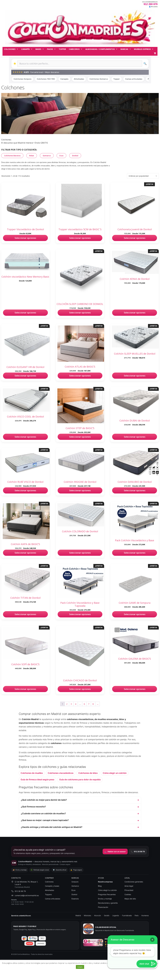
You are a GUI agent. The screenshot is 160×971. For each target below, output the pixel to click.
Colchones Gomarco (99, 79)
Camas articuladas (133, 79)
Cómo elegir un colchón (114, 773)
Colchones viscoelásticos (60, 773)
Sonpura (75, 882)
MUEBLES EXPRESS (142, 49)
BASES (38, 49)
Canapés (25, 49)
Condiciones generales (133, 882)
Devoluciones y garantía (108, 903)
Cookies (127, 894)
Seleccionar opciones (25, 238)
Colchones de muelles (32, 773)
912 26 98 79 (138, 851)
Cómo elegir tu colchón (107, 890)
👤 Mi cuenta (153, 6)
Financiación (103, 907)
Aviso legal (128, 886)
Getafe (106, 915)
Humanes (145, 915)
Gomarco (47, 155)
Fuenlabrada (127, 915)
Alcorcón (97, 915)
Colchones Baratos (12, 155)
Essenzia (75, 899)
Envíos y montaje (105, 899)
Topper (116, 79)
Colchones (10, 49)
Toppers (48, 894)
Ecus (61, 155)
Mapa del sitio (130, 899)
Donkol (75, 155)
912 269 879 (151, 4)
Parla (136, 915)
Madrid (78, 915)
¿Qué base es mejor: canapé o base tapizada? (45, 820)
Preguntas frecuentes (107, 894)
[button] (152, 940)
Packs (50, 49)
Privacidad (128, 890)
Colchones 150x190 (46, 79)
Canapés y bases (52, 886)
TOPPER (62, 49)
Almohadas (79, 79)
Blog (100, 886)
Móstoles (87, 915)
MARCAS (124, 49)
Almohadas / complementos (100, 49)
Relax (31, 155)
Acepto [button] (80, 967)
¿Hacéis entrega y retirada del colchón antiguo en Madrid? (51, 827)
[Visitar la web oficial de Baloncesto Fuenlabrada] (88, 928)
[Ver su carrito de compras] (155, 53)
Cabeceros (74, 49)
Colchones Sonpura (22, 79)
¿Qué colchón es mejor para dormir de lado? (44, 800)
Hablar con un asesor (115, 851)
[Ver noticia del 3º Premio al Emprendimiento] (93, 942)
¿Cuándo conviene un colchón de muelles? (43, 813)
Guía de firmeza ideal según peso (37, 779)
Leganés (115, 915)
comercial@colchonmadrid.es (27, 895)
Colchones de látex (88, 773)
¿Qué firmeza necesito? (33, 806)
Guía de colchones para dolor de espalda (80, 779)
